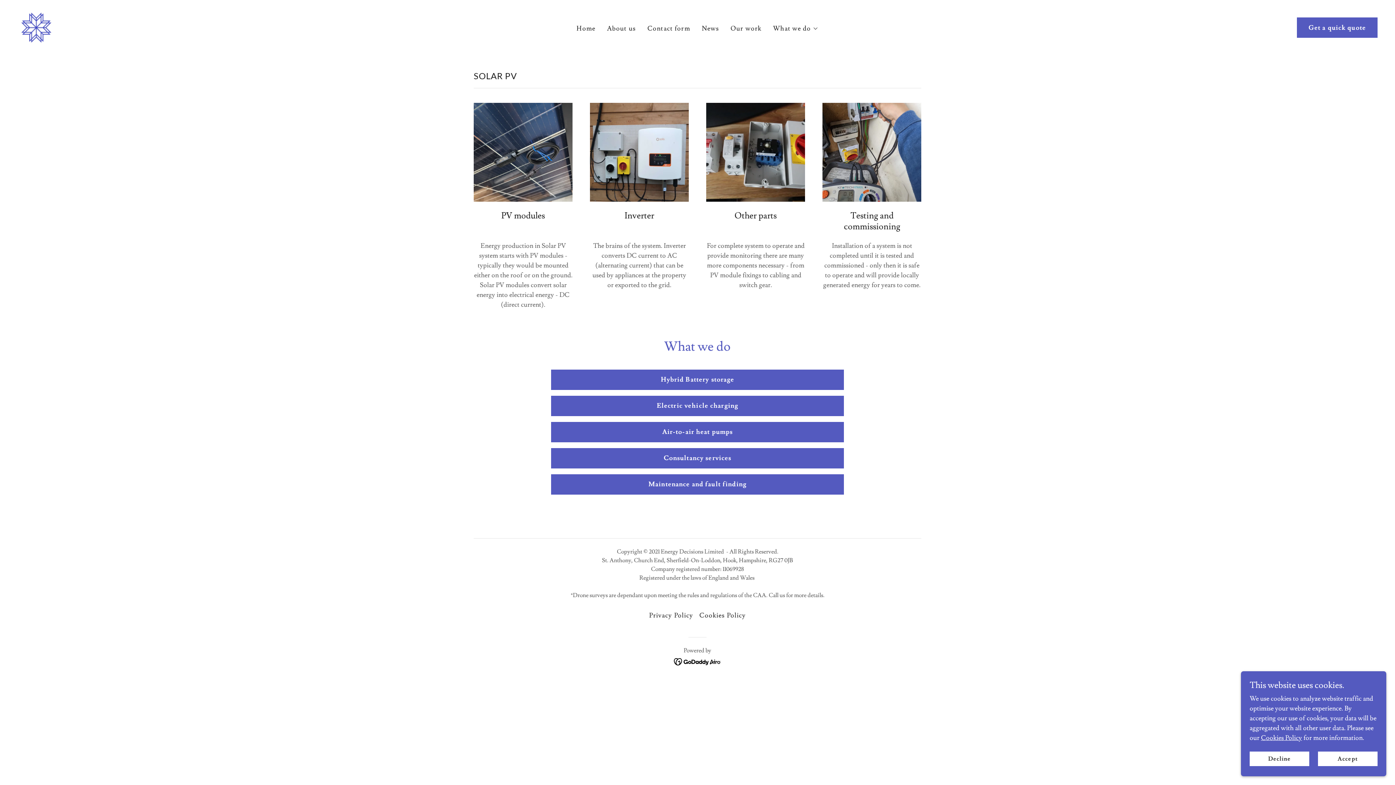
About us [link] (621, 28)
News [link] (710, 28)
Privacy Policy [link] (671, 615)
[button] (795, 28)
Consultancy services (698, 458)
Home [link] (586, 28)
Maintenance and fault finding (697, 484)
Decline (1279, 758)
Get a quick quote (1337, 28)
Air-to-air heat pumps (697, 432)
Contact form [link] (668, 28)
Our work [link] (746, 28)
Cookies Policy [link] (722, 615)
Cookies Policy (1281, 738)
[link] (36, 26)
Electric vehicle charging (697, 406)
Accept (1348, 758)
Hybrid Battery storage (698, 379)
